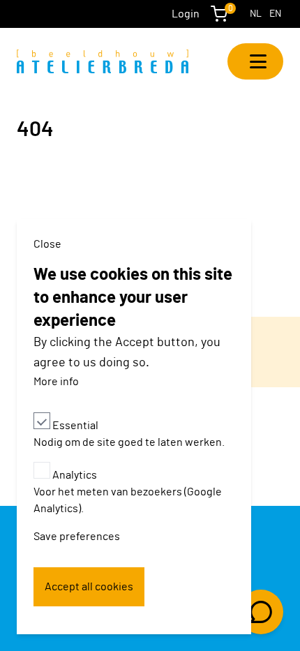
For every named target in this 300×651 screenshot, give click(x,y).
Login (186, 14)
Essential (75, 425)
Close (47, 244)
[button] (255, 61)
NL (256, 14)
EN (275, 14)
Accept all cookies (89, 586)
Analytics (74, 475)
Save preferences (76, 536)
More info (56, 381)
